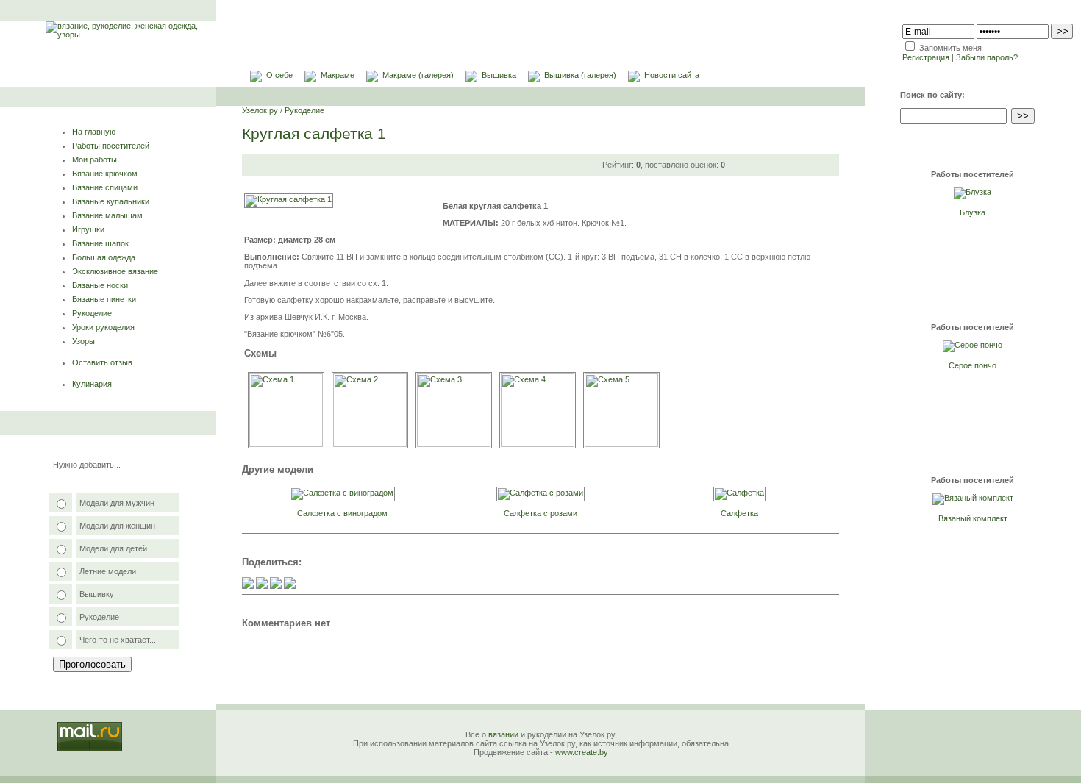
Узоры (83, 341)
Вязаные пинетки (104, 299)
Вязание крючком (105, 173)
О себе (279, 75)
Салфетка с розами (540, 513)
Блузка (972, 212)
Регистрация (925, 57)
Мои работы (94, 159)
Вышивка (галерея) (580, 75)
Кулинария (92, 383)
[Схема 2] (370, 444)
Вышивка (499, 75)
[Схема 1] (286, 444)
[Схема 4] (537, 444)
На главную (93, 131)
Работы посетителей (110, 145)
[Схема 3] (453, 444)
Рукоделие (92, 313)
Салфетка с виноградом (342, 513)
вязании (503, 734)
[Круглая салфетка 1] (288, 199)
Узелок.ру (260, 110)
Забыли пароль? (987, 57)
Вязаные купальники (110, 201)
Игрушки (88, 229)
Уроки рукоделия (103, 327)
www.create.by (581, 752)
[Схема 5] (621, 444)
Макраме (337, 75)
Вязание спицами (105, 187)
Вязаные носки (100, 285)
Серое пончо (972, 365)
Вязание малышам (107, 215)
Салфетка (739, 513)
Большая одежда (103, 257)
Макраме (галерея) (418, 75)
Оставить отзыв (102, 362)
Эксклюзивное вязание (115, 271)
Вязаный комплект (972, 518)
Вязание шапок (100, 243)
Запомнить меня (950, 47)
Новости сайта (671, 75)
